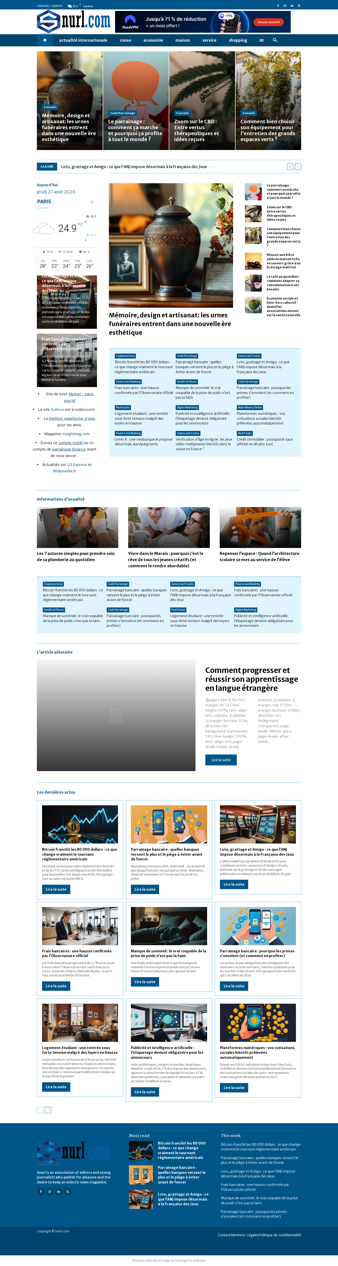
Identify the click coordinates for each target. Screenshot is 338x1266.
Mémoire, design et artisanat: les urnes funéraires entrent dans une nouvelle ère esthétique (170, 323)
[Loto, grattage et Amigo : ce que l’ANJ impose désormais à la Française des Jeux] (258, 824)
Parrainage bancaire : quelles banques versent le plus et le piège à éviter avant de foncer (205, 367)
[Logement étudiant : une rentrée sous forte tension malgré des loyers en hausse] (80, 1023)
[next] (298, 167)
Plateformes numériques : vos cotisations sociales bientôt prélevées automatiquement (261, 418)
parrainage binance (69, 449)
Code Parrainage (122, 113)
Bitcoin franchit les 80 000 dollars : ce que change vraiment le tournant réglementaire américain (144, 367)
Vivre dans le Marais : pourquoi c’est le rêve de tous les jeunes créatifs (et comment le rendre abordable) (165, 559)
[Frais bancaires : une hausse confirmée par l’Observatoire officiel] (80, 926)
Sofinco (57, 409)
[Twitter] (299, 6)
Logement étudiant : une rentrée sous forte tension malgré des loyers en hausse (141, 418)
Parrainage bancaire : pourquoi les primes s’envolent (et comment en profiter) (265, 393)
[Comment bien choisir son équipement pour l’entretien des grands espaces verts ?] (268, 100)
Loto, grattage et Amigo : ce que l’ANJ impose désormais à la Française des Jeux (134, 166)
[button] (275, 40)
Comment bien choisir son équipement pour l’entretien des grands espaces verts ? (284, 237)
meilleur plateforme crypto (72, 418)
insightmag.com (76, 433)
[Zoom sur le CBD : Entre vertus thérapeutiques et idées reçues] (202, 100)
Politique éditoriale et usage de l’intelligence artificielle (169, 1260)
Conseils (50, 107)
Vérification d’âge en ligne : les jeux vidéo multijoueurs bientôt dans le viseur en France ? (204, 444)
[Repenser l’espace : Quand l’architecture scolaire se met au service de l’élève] (260, 527)
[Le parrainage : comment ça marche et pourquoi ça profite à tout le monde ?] (136, 100)
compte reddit (70, 442)
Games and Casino (249, 356)
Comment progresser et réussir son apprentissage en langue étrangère (251, 679)
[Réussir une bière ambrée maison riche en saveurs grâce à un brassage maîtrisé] (253, 261)
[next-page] (48, 1110)
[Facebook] (278, 6)
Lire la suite (221, 760)
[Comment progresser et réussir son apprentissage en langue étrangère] (116, 715)
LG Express (77, 464)
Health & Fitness (187, 381)
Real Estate (123, 407)
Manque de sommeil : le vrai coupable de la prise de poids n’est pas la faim (203, 393)
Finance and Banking (128, 381)
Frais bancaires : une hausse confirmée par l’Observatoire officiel (67, 344)
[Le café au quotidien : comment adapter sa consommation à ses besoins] (253, 283)
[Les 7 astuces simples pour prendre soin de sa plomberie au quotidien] (77, 527)
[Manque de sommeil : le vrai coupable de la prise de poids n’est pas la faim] (169, 926)
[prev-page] (40, 1110)
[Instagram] (285, 6)
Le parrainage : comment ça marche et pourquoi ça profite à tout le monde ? (284, 191)
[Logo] (77, 1153)
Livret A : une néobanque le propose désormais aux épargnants (143, 442)
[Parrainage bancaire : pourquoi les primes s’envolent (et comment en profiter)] (258, 926)
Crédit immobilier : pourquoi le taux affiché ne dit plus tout (264, 442)
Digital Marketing (187, 407)
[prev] (290, 167)
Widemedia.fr (64, 471)
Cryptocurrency (125, 356)
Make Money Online (250, 407)
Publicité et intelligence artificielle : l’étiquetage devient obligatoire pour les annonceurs (203, 418)
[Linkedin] (292, 6)
